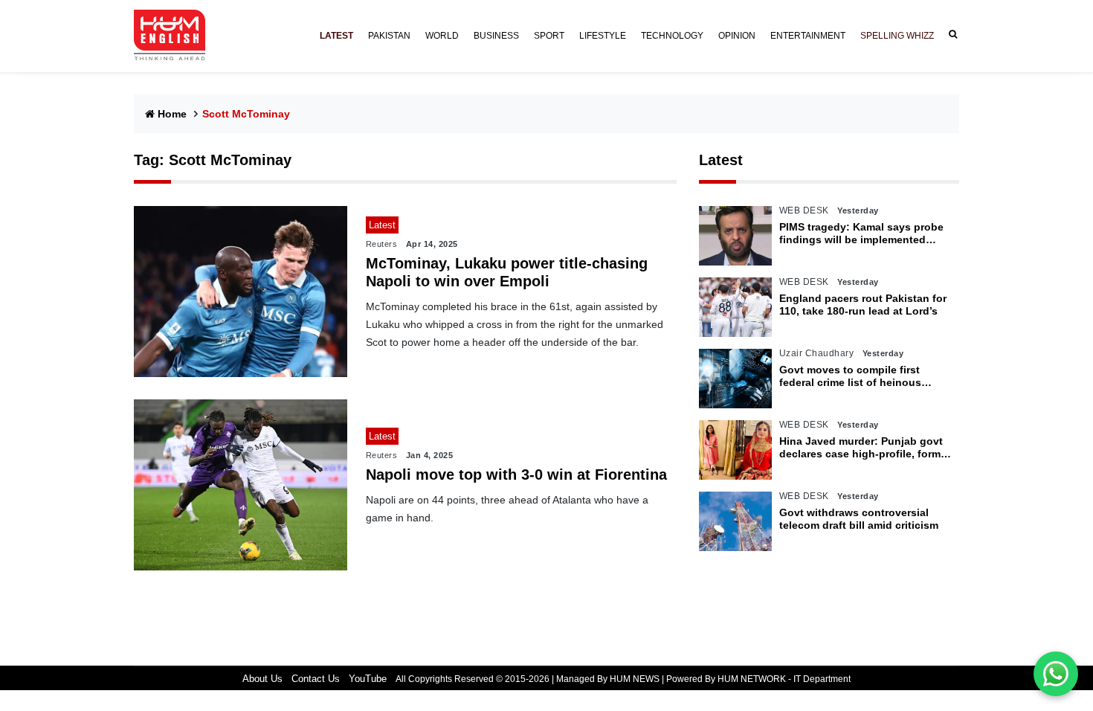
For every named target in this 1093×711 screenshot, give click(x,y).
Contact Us (315, 678)
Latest (721, 160)
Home (172, 114)
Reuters (382, 243)
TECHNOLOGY (672, 35)
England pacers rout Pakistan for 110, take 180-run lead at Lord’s (863, 304)
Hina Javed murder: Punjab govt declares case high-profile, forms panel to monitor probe (863, 447)
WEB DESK (804, 210)
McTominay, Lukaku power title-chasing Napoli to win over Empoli (507, 272)
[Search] (950, 34)
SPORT (549, 35)
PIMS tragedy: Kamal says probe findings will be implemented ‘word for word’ (861, 233)
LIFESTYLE (602, 35)
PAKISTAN (389, 35)
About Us (262, 678)
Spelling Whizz (897, 35)
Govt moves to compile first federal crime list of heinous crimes (850, 376)
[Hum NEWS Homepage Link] (175, 36)
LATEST (336, 35)
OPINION (736, 35)
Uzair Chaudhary (816, 353)
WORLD (442, 35)
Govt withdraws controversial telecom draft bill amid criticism (858, 518)
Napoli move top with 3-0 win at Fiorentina (516, 474)
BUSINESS (496, 35)
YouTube (368, 678)
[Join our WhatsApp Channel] (1056, 674)
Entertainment (807, 35)
